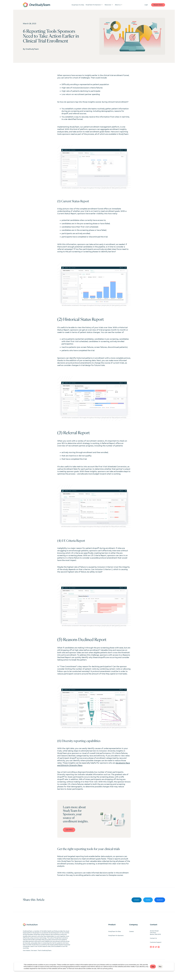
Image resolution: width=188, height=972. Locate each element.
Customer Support (155, 942)
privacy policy (108, 968)
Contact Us (153, 938)
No (160, 966)
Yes (152, 966)
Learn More (69, 829)
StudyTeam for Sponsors (116, 935)
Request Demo (158, 5)
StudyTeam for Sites (114, 931)
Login (146, 5)
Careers (131, 931)
